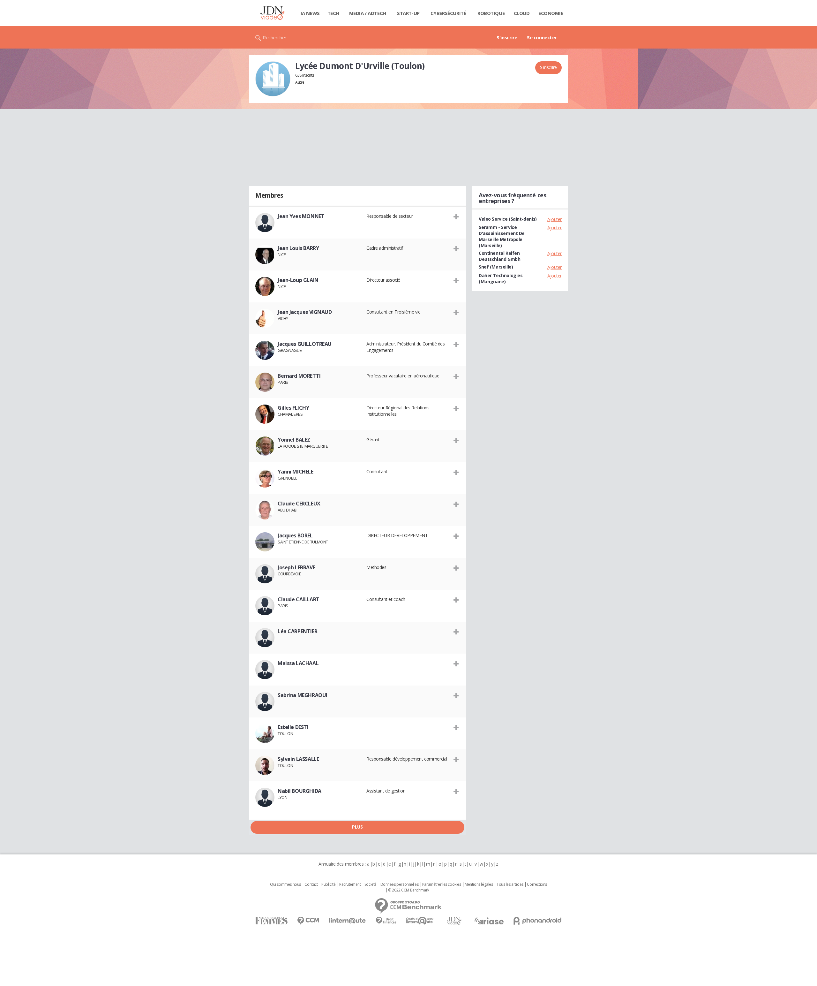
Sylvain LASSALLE (298, 758)
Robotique (491, 13)
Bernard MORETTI (299, 375)
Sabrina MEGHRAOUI (302, 695)
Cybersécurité (448, 13)
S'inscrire (507, 37)
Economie (550, 13)
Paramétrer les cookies (441, 884)
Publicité (328, 884)
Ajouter (554, 219)
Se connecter (542, 37)
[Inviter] (456, 216)
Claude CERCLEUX (299, 503)
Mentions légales (479, 884)
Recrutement (350, 884)
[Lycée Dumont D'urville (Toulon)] (272, 78)
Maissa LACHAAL (298, 663)
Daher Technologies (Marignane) (500, 278)
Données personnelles (399, 884)
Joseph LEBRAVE (296, 567)
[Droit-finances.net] (386, 921)
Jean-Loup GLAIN (298, 280)
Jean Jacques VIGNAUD (305, 311)
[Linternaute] (347, 921)
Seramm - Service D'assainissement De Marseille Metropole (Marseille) (502, 236)
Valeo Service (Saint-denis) (508, 219)
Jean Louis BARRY (298, 248)
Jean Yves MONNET (301, 216)
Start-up (408, 13)
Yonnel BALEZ (294, 439)
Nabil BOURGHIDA (299, 790)
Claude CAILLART (298, 599)
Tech (333, 13)
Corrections (537, 884)
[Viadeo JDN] (454, 921)
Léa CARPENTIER (297, 631)
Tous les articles (510, 884)
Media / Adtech (367, 13)
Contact (311, 884)
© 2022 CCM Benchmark (408, 890)
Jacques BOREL (295, 535)
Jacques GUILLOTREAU (305, 343)
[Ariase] (489, 920)
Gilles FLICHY (293, 407)
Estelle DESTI (293, 727)
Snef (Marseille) (496, 267)
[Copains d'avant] (420, 921)
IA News (310, 13)
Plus (357, 827)
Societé (370, 884)
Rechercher (275, 37)
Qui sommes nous (285, 884)
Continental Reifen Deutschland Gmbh (499, 256)
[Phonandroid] (537, 921)
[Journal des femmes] (271, 921)
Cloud (522, 13)
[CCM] (308, 921)
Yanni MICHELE (295, 471)
